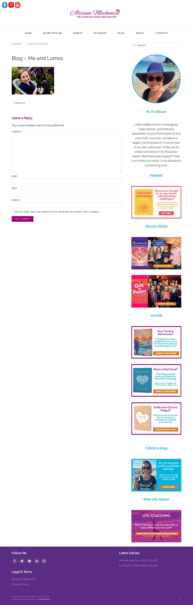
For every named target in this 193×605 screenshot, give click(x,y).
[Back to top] (180, 598)
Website (16, 200)
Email (14, 188)
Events (78, 33)
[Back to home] (96, 14)
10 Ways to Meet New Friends (138, 565)
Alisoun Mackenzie (38, 44)
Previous (20, 103)
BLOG (121, 33)
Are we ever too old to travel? (138, 560)
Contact (162, 33)
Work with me (52, 33)
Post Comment (23, 219)
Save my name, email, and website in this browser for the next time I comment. (57, 212)
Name (14, 176)
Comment (17, 132)
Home (28, 33)
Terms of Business (24, 579)
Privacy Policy (21, 584)
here (134, 160)
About (140, 33)
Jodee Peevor (44, 599)
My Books (100, 33)
